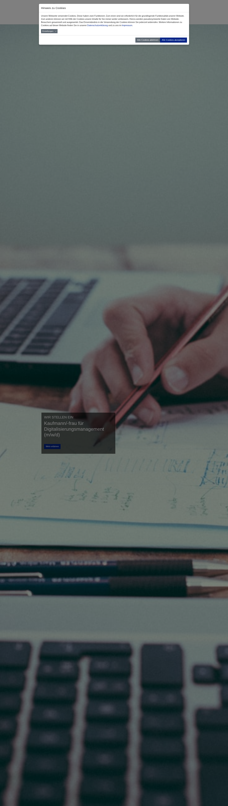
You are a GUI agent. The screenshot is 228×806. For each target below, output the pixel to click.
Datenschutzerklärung (97, 25)
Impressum (127, 25)
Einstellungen (47, 31)
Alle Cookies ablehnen (147, 40)
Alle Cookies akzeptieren (173, 40)
